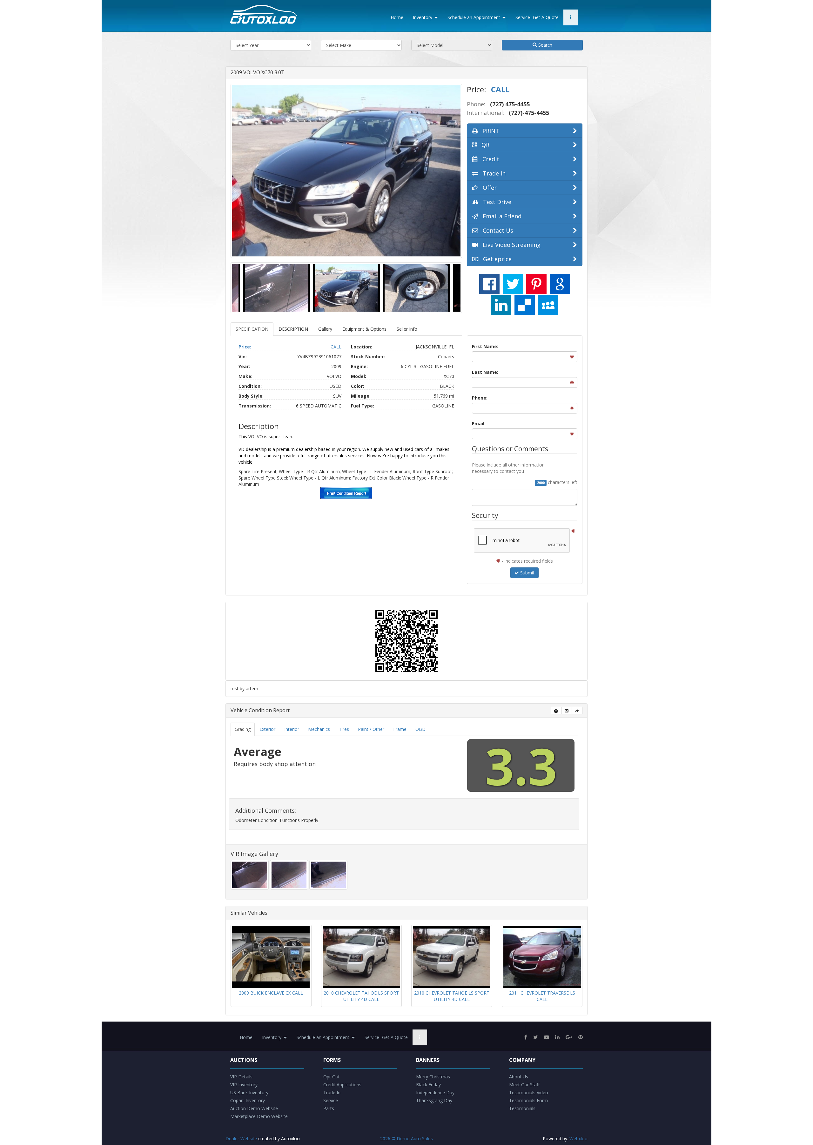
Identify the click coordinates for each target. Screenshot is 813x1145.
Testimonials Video (528, 1092)
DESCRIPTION (293, 329)
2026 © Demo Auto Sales (406, 1138)
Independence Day (435, 1092)
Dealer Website (241, 1138)
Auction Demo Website (254, 1108)
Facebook (489, 284)
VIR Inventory (244, 1085)
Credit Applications (342, 1085)
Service (330, 1100)
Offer (489, 187)
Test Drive (496, 202)
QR (484, 145)
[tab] (243, 729)
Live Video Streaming (511, 244)
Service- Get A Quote (537, 17)
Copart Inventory (247, 1100)
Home (397, 17)
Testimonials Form (528, 1100)
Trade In (493, 173)
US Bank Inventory (249, 1092)
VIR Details (241, 1077)
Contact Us (497, 230)
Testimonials (522, 1108)
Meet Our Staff (524, 1085)
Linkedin (501, 305)
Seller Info (407, 329)
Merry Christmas (433, 1077)
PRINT (490, 131)
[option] (346, 170)
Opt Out (331, 1077)
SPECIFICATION (252, 329)
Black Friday (428, 1085)
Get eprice (496, 259)
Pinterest (536, 284)
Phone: (479, 398)
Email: (479, 423)
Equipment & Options (364, 329)
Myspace (548, 305)
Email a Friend (501, 216)
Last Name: (485, 372)
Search (544, 45)
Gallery (325, 329)
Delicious (524, 305)
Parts (328, 1108)
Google (560, 284)
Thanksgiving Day (434, 1100)
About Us (518, 1077)
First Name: (485, 346)
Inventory (423, 17)
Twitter (513, 284)
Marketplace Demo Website (259, 1116)
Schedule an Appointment (474, 17)
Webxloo (578, 1138)
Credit (490, 159)
